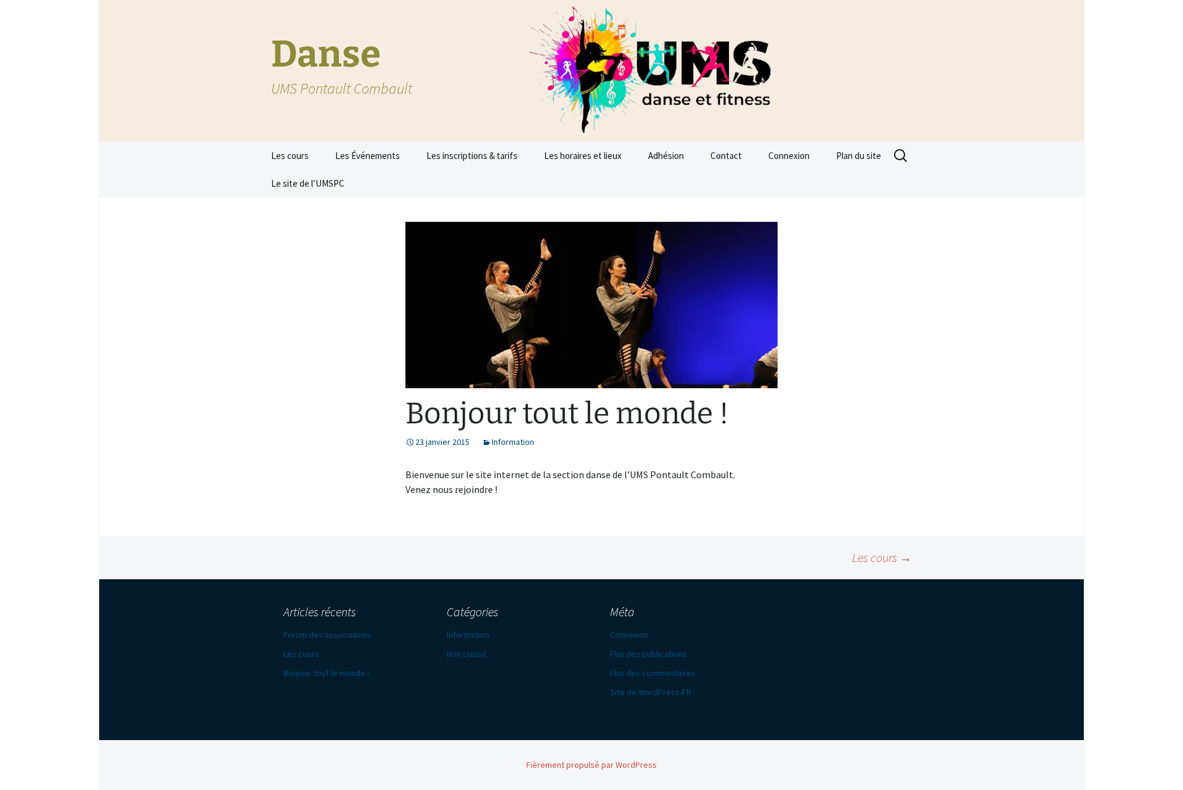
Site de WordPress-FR (650, 692)
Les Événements (367, 155)
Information (513, 441)
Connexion (789, 155)
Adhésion (666, 155)
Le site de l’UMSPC (307, 183)
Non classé (467, 653)
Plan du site (858, 155)
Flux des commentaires (653, 672)
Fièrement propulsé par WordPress (591, 764)
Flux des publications (648, 653)
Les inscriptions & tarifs (472, 155)
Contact (726, 155)
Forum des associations (327, 634)
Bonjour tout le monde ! (326, 672)
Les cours (290, 155)
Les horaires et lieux (583, 155)
